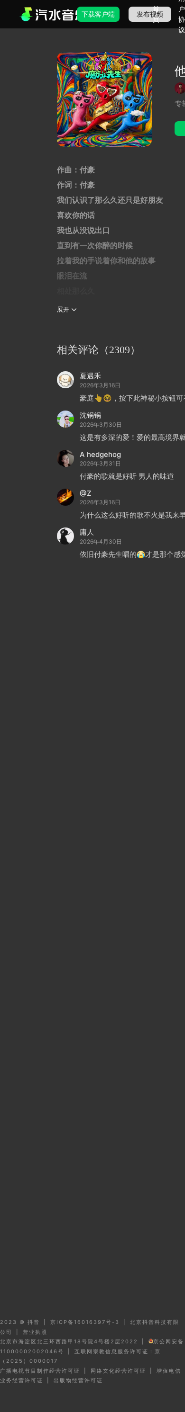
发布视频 (150, 14)
